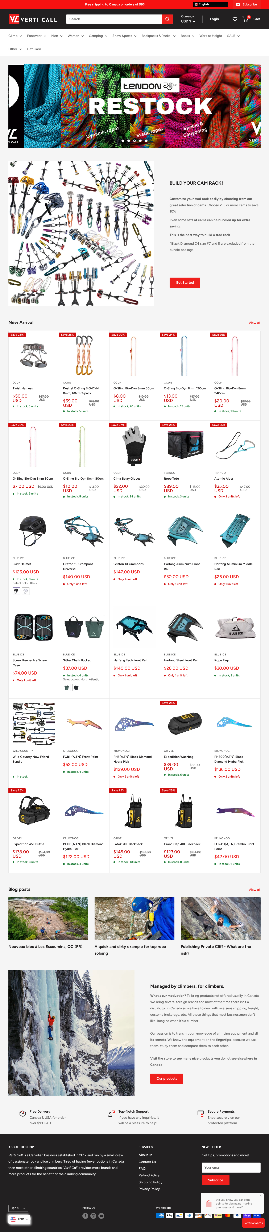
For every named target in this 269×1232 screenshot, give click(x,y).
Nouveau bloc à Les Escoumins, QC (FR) (45, 946)
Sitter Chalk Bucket (77, 660)
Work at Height (210, 36)
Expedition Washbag (179, 757)
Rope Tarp (221, 660)
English (203, 4)
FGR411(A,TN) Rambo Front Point (234, 846)
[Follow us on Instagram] (93, 1216)
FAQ (142, 1169)
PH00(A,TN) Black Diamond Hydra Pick (83, 846)
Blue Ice (18, 558)
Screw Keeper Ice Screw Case (30, 662)
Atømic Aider (223, 478)
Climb (12, 36)
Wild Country (23, 750)
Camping (96, 36)
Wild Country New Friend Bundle (31, 759)
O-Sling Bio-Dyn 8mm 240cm (230, 390)
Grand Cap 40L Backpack (182, 844)
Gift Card (34, 49)
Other (12, 49)
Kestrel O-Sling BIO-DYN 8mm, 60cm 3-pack (81, 390)
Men (54, 36)
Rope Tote (171, 478)
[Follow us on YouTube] (101, 1216)
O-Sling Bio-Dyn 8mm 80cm (83, 478)
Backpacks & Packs (156, 36)
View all (255, 323)
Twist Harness (23, 388)
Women (73, 36)
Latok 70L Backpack (128, 844)
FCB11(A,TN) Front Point (80, 757)
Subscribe (250, 4)
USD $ (15, 1208)
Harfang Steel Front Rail (181, 660)
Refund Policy (149, 1175)
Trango (169, 472)
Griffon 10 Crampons (128, 564)
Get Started (185, 283)
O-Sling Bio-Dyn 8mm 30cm (33, 478)
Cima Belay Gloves (126, 478)
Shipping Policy (150, 1182)
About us (145, 1155)
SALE (231, 36)
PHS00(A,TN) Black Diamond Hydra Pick (229, 759)
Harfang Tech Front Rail (130, 660)
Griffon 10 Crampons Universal (78, 566)
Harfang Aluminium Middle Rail (233, 566)
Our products (167, 1079)
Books (185, 36)
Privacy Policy (149, 1189)
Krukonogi (71, 750)
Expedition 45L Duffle (28, 844)
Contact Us (147, 1162)
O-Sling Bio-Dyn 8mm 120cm (185, 388)
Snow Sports (122, 36)
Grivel (169, 750)
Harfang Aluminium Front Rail (182, 566)
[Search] (167, 19)
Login (214, 19)
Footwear (34, 36)
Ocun (17, 382)
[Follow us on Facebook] (85, 1216)
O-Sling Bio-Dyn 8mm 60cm (133, 388)
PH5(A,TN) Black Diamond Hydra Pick (132, 759)
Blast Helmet (22, 564)
